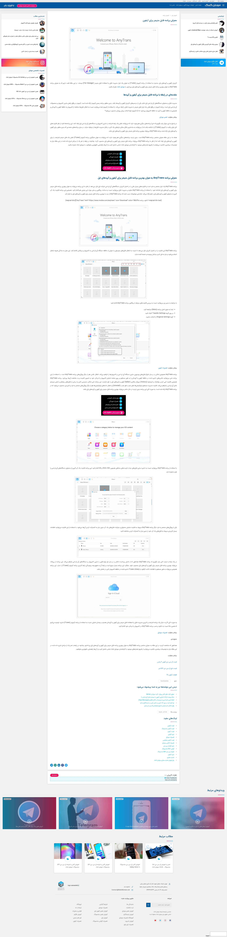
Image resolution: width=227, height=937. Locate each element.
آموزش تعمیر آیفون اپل (100, 911)
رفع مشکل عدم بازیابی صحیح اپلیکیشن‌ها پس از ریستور (159, 706)
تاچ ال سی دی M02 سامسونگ (166, 752)
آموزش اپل (212, 1)
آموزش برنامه (166, 15)
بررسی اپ (189, 1)
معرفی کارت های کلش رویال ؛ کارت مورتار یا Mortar (160, 694)
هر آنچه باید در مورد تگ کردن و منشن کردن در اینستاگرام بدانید (157, 703)
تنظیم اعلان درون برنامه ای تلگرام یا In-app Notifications (142, 826)
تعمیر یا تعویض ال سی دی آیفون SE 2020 (27, 91)
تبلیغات (184, 1)
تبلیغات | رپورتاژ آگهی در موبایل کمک (185, 5)
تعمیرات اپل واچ (128, 924)
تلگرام (199, 1)
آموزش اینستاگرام (128, 914)
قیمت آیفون (171, 732)
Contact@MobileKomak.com (121, 890)
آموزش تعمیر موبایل (127, 911)
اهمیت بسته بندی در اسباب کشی (29, 51)
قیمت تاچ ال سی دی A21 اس (167, 668)
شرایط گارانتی (103, 904)
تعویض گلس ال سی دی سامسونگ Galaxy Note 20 (130, 865)
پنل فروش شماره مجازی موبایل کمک (164, 760)
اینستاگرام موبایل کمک (32, 62)
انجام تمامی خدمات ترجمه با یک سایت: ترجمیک (26, 30)
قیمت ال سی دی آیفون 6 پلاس (167, 662)
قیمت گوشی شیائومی (169, 740)
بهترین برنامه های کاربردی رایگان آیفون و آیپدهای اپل (204, 44)
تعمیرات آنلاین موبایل (168, 743)
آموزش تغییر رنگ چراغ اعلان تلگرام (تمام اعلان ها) (29, 826)
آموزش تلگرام (77, 914)
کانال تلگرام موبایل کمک (211, 62)
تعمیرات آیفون (77, 921)
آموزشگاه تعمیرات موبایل (126, 918)
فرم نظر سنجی (77, 918)
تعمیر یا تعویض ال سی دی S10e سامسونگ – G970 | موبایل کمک (21, 99)
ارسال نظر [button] (54, 775)
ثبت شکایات (129, 908)
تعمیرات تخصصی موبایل (36, 70)
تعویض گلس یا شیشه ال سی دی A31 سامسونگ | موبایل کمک (68, 865)
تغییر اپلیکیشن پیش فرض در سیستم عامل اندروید (205, 23)
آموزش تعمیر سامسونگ (100, 914)
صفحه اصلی (198, 5)
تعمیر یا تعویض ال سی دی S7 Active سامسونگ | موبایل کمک (22, 77)
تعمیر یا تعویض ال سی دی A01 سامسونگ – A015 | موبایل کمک (161, 865)
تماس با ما (172, 5)
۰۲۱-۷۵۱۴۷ (127, 887)
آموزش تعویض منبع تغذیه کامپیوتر (29, 23)
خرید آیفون (171, 755)
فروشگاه (79, 904)
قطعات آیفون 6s (172, 675)
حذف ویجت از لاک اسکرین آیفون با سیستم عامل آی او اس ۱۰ (158, 697)
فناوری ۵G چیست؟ (213, 37)
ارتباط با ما (78, 908)
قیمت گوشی (171, 726)
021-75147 (9, 6)
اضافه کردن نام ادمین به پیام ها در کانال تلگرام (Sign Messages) (157, 700)
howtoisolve (164, 681)
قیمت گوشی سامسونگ (168, 729)
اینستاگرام (195, 1)
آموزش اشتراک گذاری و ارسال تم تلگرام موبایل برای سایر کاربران (85, 826)
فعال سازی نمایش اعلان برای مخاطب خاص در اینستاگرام (203, 51)
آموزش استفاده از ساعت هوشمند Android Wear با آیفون (203, 30)
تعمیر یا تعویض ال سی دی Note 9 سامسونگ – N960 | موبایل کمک (21, 84)
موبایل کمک (121, 87)
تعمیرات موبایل (170, 737)
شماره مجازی (171, 758)
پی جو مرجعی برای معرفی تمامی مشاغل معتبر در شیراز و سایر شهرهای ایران (20, 37)
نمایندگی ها (130, 904)
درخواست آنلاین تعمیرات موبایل (27, 6)
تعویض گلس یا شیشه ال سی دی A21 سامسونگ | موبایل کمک (99, 865)
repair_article (163, 712)
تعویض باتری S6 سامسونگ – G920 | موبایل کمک (25, 106)
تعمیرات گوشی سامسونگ (100, 921)
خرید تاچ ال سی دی (169, 746)
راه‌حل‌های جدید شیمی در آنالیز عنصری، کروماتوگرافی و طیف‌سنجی (21, 44)
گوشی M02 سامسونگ (168, 749)
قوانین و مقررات (76, 911)
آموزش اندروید (205, 1)
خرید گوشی (171, 735)
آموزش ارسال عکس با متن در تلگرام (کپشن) (198, 826)
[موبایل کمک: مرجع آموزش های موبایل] (213, 5)
